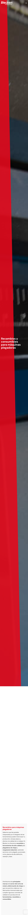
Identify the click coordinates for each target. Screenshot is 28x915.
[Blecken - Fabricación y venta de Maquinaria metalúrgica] (8, 3)
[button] (26, 3)
